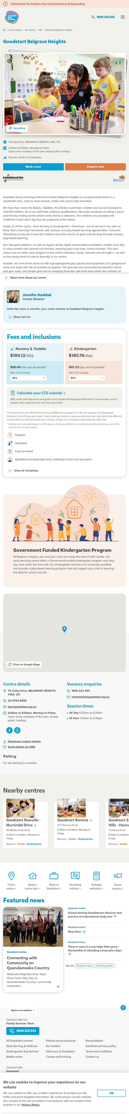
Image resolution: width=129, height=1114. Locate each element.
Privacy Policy (30, 1104)
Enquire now (95, 167)
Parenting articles (104, 966)
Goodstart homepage (12, 17)
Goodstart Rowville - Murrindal (23, 823)
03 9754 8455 (17, 700)
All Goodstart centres (19, 1041)
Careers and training (58, 1057)
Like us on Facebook (9, 730)
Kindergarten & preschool (22, 1051)
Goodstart (73, 820)
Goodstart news (84, 966)
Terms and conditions (99, 1051)
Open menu (122, 17)
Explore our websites (21, 1010)
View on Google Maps (26, 664)
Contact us (92, 1057)
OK (111, 1093)
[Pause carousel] (9, 61)
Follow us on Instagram (17, 730)
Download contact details (24, 741)
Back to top (123, 1007)
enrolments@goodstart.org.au (90, 697)
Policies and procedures (61, 1041)
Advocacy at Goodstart (60, 1051)
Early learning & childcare (22, 1046)
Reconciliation (94, 1041)
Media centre (14, 1057)
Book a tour (33, 167)
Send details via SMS (21, 747)
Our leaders (53, 1046)
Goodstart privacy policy (101, 1046)
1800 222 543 (106, 17)
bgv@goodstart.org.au (22, 706)
